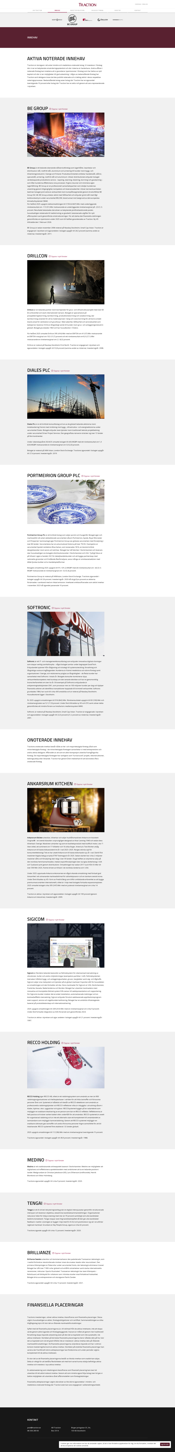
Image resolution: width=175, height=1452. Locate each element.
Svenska (138, 4)
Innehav (57, 10)
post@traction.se (34, 1427)
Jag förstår (165, 1444)
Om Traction (37, 10)
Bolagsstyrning (97, 10)
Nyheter (118, 10)
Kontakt (138, 10)
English (145, 4)
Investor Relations (77, 10)
